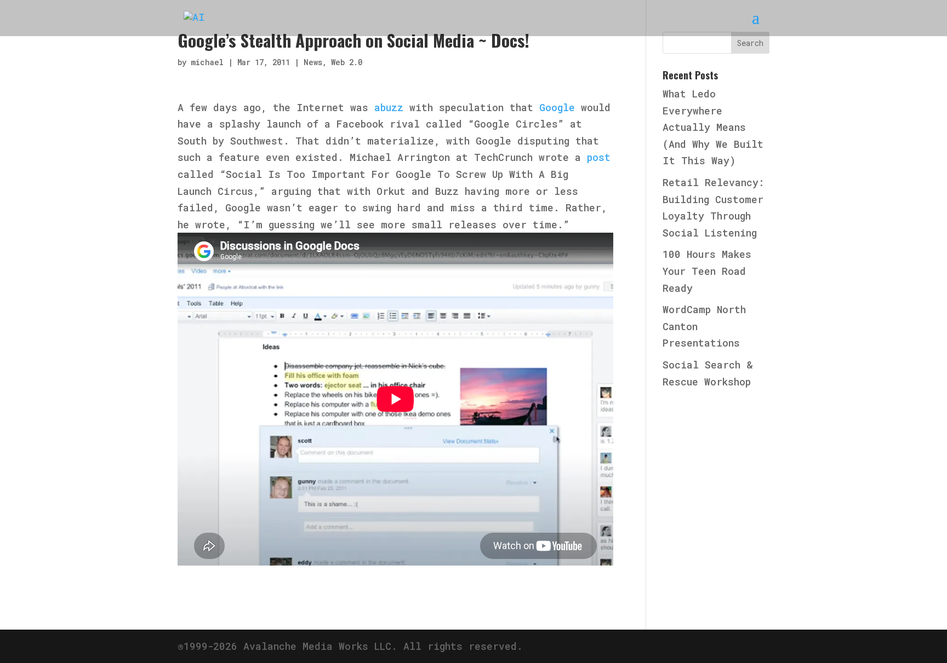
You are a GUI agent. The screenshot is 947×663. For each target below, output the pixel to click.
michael (207, 62)
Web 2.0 (346, 62)
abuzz (388, 107)
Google (557, 107)
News (313, 62)
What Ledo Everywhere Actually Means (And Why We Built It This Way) (713, 127)
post (599, 157)
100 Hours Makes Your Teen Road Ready (707, 270)
